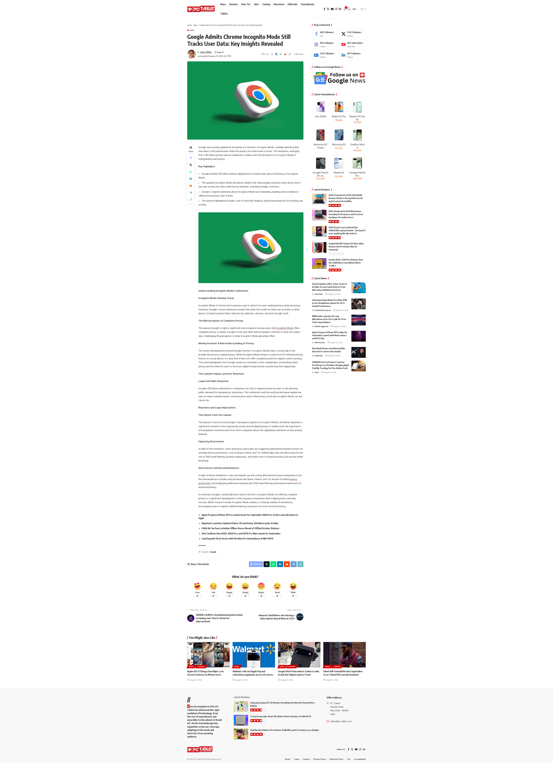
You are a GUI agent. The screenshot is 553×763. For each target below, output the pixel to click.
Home (189, 25)
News (195, 25)
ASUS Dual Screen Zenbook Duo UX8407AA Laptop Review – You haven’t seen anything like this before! (347, 230)
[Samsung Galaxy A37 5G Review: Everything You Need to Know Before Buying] (241, 706)
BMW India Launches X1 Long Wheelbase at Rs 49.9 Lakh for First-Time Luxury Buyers (329, 319)
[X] (328, 9)
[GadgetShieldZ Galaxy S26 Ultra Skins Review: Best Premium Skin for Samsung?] (319, 247)
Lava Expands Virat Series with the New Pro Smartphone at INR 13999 (237, 538)
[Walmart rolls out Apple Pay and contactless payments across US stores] (254, 654)
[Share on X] (276, 54)
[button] (349, 9)
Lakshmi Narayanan (323, 310)
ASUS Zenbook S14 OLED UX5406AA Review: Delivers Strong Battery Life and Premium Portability (346, 198)
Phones (201, 666)
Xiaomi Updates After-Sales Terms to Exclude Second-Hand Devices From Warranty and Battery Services (329, 287)
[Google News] (325, 55)
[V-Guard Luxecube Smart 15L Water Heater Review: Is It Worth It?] (241, 720)
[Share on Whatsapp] (281, 54)
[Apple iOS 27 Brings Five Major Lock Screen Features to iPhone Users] (208, 654)
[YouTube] (332, 9)
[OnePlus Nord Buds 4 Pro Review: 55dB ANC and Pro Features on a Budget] (241, 734)
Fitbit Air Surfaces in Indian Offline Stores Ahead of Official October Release (240, 528)
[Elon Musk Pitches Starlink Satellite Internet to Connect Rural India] (358, 352)
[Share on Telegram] (190, 192)
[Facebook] (324, 9)
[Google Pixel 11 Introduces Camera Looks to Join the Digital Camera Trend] (299, 654)
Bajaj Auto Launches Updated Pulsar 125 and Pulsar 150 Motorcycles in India (240, 523)
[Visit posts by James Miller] (191, 54)
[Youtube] (352, 45)
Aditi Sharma (320, 342)
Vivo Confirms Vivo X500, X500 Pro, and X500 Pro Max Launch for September (241, 533)
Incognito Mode (284, 328)
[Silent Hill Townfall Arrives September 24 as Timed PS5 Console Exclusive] (344, 654)
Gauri (317, 372)
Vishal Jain (319, 294)
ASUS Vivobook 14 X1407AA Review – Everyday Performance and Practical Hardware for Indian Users (346, 214)
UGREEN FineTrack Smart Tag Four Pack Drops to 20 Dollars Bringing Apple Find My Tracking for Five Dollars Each (330, 365)
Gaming (337, 666)
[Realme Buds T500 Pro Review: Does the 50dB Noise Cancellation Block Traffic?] (319, 263)
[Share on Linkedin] (190, 178)
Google (213, 552)
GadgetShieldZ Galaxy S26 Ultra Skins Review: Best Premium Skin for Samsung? (346, 246)
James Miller (206, 52)
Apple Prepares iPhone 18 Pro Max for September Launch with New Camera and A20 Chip (329, 335)
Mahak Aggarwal (321, 326)
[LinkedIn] (340, 9)
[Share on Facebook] (272, 54)
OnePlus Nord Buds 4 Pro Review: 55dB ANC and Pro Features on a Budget (284, 730)
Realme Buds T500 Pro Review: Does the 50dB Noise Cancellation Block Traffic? (346, 262)
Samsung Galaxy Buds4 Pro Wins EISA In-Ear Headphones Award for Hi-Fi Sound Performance (329, 303)
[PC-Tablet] (201, 9)
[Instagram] (336, 9)
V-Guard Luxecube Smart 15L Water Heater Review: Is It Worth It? (280, 716)
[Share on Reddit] (285, 54)
